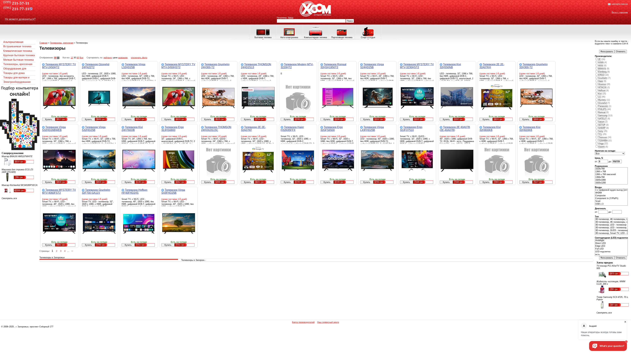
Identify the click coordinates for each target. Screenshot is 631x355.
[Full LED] (611, 249)
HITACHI (602, 87)
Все (81, 57)
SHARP (602, 128)
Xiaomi (601, 146)
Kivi (600, 93)
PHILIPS (602, 109)
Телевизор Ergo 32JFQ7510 (411, 128)
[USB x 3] (611, 204)
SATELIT (602, 118)
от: (596, 161)
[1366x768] (611, 177)
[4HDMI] (611, 192)
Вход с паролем (620, 12)
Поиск (350, 21)
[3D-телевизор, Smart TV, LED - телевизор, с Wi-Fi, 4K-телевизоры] (611, 233)
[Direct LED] (611, 243)
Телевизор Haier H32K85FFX (292, 128)
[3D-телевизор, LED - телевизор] (611, 225)
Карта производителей (303, 322)
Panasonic (603, 106)
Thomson (602, 137)
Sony (600, 131)
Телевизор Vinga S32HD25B (93, 128)
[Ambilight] (611, 240)
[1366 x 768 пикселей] (611, 174)
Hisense (602, 84)
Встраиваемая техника (17, 46)
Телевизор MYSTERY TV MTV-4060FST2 (59, 191)
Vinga (601, 143)
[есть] (611, 254)
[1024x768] (611, 168)
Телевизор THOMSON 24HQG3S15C (216, 128)
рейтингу (108, 57)
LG (599, 96)
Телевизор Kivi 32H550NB (450, 66)
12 (72, 57)
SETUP (601, 125)
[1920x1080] (611, 180)
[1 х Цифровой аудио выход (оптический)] (611, 190)
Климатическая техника (17, 50)
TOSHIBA (603, 140)
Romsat (602, 112)
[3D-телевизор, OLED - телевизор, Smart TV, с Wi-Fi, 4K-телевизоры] (611, 230)
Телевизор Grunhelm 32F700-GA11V (96, 191)
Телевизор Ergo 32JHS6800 (172, 128)
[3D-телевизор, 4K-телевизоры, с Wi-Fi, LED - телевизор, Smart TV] (611, 222)
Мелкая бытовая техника (18, 59)
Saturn (601, 121)
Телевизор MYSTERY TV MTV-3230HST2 (417, 66)
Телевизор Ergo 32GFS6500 (331, 128)
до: (610, 161)
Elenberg (602, 72)
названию (123, 57)
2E (599, 59)
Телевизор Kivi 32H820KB (529, 128)
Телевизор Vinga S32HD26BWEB (54, 128)
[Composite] (611, 195)
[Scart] (611, 201)
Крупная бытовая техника (19, 55)
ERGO (601, 75)
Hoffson (602, 90)
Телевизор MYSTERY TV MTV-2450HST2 (178, 66)
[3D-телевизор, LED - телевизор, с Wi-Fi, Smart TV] (611, 227)
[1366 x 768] (611, 171)
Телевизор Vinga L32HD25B (133, 66)
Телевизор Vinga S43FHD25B (173, 191)
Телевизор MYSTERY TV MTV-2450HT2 (59, 66)
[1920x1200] (611, 182)
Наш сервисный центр (328, 322)
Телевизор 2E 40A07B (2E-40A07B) (455, 128)
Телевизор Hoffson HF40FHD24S (134, 191)
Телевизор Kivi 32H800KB (490, 128)
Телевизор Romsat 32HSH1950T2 (333, 66)
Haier (600, 81)
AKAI (600, 65)
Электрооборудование (17, 82)
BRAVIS (602, 68)
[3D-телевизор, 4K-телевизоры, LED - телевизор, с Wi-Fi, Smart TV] (611, 219)
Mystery (602, 100)
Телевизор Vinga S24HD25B (372, 66)
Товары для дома (14, 73)
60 (78, 57)
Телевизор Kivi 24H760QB (132, 128)
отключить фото (139, 57)
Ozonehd (602, 103)
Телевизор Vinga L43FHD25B (372, 128)
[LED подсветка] (611, 251)
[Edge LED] (611, 246)
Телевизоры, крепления (17, 64)
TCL (600, 134)
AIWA (601, 62)
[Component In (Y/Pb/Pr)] (611, 198)
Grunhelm (602, 78)
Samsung (602, 115)
